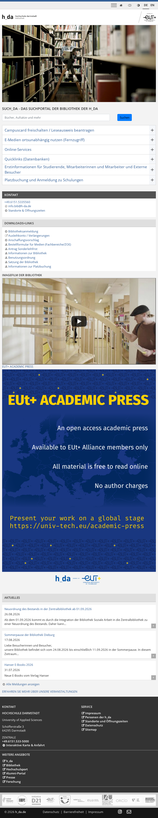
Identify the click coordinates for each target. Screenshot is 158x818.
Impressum (93, 713)
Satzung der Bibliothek (23, 262)
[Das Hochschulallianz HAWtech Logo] (79, 800)
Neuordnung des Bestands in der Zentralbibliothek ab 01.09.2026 (48, 609)
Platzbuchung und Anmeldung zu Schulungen (44, 179)
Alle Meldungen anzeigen (22, 684)
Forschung (13, 781)
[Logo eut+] (50, 800)
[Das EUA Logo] (93, 800)
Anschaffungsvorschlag (23, 240)
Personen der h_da (98, 717)
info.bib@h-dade (19, 206)
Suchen (124, 117)
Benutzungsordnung (21, 257)
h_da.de (20, 812)
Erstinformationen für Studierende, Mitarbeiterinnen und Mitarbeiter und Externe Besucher (76, 169)
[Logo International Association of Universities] (107, 800)
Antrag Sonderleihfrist (22, 249)
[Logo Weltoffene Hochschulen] (150, 800)
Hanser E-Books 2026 (18, 665)
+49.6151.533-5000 (15, 741)
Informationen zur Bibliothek (27, 253)
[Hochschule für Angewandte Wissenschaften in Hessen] (7, 800)
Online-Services (18, 149)
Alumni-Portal (15, 773)
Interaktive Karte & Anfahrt (25, 745)
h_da (9, 761)
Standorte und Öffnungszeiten (106, 721)
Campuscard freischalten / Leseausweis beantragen (49, 130)
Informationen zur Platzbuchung (29, 266)
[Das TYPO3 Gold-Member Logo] (136, 800)
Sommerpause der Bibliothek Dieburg (29, 635)
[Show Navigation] (114, 5)
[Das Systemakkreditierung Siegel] (22, 800)
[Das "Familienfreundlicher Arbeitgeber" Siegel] (65, 800)
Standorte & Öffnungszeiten (26, 210)
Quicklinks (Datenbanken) (27, 159)
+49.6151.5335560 (17, 202)
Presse (10, 777)
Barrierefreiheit (74, 812)
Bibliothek (13, 765)
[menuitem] (122, 812)
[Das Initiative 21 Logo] (36, 800)
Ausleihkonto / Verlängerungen (29, 235)
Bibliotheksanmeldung (23, 231)
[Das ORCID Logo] (121, 800)
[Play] (79, 321)
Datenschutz (94, 725)
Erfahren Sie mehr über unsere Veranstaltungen (39, 691)
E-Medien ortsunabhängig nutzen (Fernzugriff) (45, 139)
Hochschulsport (17, 769)
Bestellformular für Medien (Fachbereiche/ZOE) (39, 244)
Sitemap (90, 729)
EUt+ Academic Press (17, 366)
